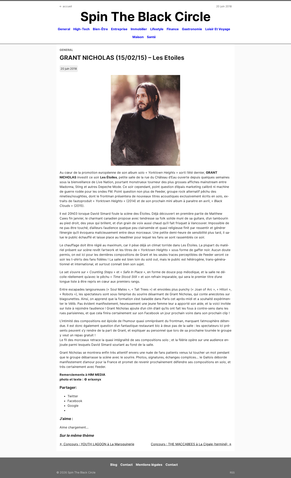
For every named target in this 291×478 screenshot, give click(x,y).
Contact (126, 465)
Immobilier (139, 29)
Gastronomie (192, 29)
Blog (113, 465)
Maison (138, 37)
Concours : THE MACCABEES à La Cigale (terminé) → (191, 444)
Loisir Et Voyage (217, 29)
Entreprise (119, 29)
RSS (232, 472)
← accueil (65, 6)
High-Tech (81, 29)
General (64, 29)
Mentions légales (149, 465)
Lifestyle (157, 29)
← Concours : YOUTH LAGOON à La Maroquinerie (97, 444)
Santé (151, 37)
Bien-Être (100, 29)
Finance (173, 29)
